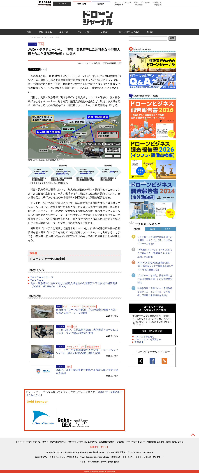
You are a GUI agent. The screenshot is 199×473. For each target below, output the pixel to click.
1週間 (152, 229)
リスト (43, 69)
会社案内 (120, 442)
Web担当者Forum (96, 452)
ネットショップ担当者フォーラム (70, 457)
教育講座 (157, 5)
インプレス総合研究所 (116, 452)
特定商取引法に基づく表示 (158, 442)
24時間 (137, 229)
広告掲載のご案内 (106, 442)
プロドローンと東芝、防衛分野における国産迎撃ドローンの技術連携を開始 (154, 279)
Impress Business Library (97, 457)
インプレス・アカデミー (152, 457)
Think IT (83, 452)
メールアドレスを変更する (148, 339)
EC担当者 (139, 5)
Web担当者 (119, 5)
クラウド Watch (134, 452)
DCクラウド (156, 2)
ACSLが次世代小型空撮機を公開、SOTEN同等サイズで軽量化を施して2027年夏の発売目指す (155, 266)
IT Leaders (148, 452)
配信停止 (139, 342)
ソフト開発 (145, 2)
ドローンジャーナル (131, 457)
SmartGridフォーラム (44, 457)
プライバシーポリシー (135, 442)
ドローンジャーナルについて (28, 442)
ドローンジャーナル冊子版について (82, 442)
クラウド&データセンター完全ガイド (62, 452)
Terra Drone (37, 280)
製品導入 (100, 4)
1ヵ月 (168, 229)
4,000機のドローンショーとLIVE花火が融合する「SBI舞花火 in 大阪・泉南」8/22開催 (154, 253)
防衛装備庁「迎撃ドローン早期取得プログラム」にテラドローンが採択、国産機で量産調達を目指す (154, 292)
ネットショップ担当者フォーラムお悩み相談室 (99, 462)
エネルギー (127, 2)
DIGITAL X (115, 457)
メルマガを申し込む (144, 336)
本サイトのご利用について (53, 442)
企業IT (136, 2)
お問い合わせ (177, 442)
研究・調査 (81, 4)
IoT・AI (117, 2)
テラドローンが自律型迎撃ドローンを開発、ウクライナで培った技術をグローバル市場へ (154, 240)
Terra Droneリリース (41, 277)
